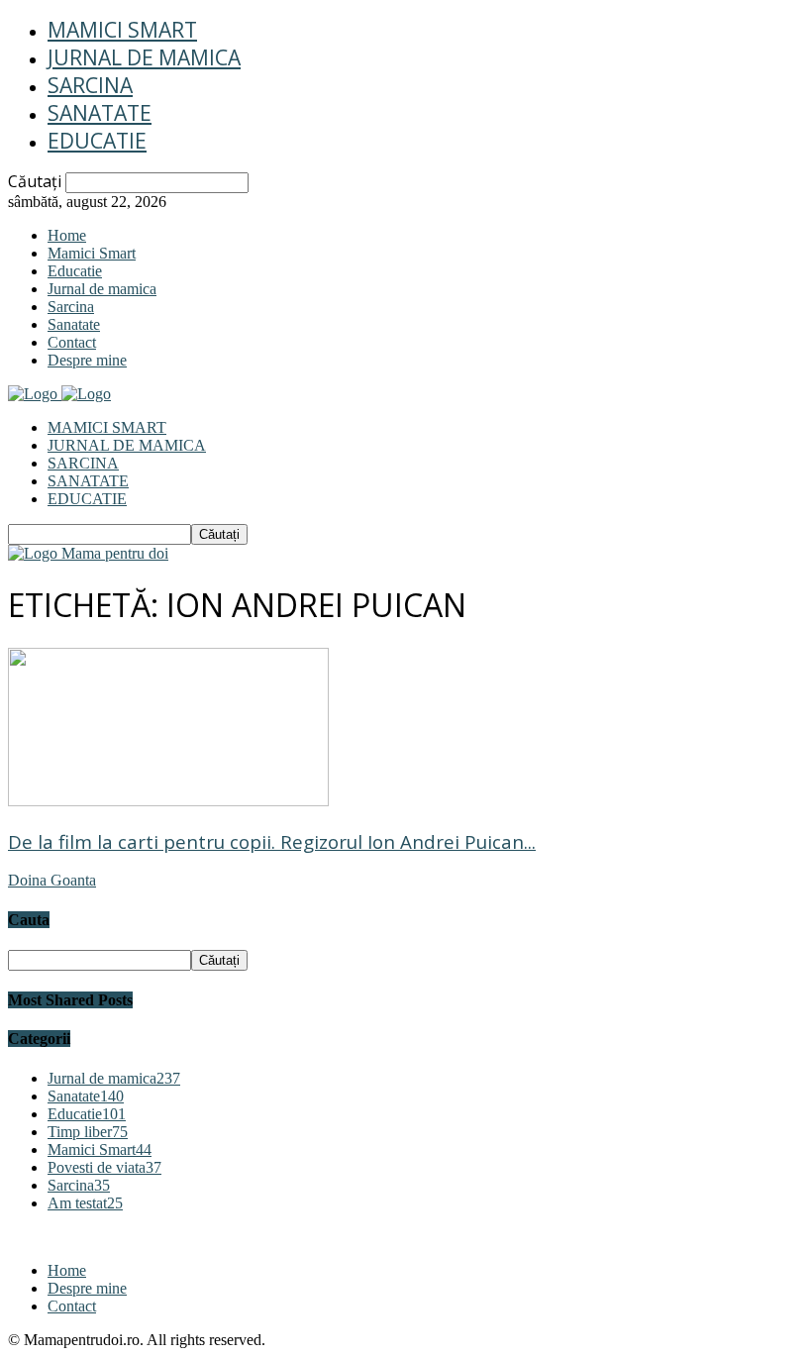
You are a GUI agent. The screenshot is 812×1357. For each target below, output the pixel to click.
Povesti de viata (104, 1167)
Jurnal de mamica (144, 57)
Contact (72, 342)
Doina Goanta (52, 880)
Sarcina (90, 85)
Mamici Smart (122, 30)
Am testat (85, 1203)
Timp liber (88, 1131)
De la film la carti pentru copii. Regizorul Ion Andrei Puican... (272, 841)
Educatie (97, 141)
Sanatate (100, 113)
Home (67, 235)
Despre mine (87, 360)
